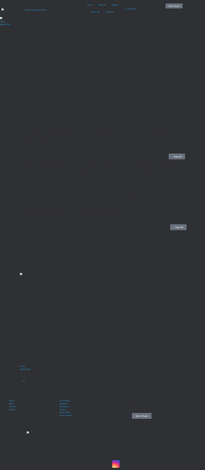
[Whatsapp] (158, 398)
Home (89, 4)
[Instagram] (158, 422)
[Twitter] (132, 464)
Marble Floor (5, 24)
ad (24, 380)
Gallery (115, 4)
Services (102, 4)
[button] (22, 239)
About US (95, 11)
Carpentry (110, 11)
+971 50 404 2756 (137, 396)
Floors (2, 21)
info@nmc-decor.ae (137, 401)
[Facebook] (158, 406)
